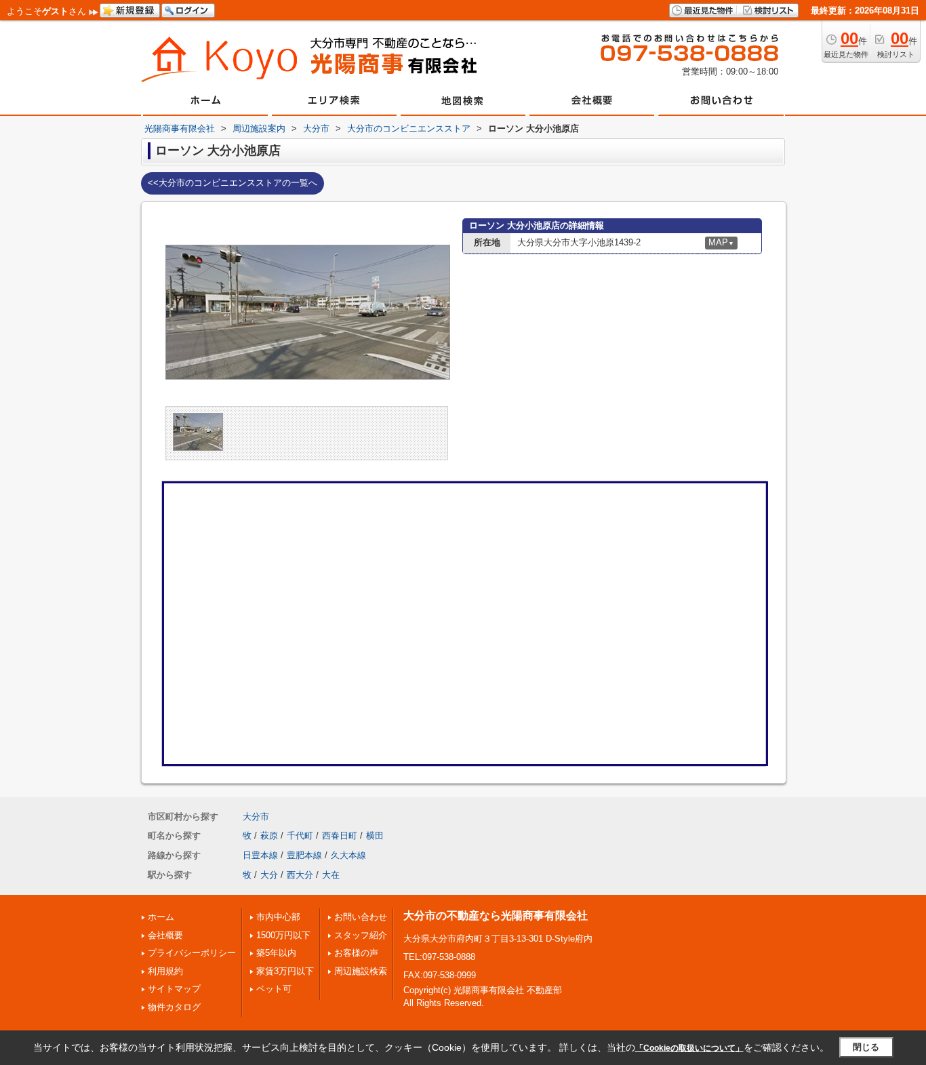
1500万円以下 (283, 935)
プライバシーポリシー (192, 953)
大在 (331, 875)
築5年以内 (276, 953)
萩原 (269, 835)
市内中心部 (278, 917)
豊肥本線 (304, 855)
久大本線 (348, 855)
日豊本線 (260, 855)
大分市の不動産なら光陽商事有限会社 (495, 915)
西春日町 (339, 835)
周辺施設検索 (360, 971)
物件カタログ (174, 1007)
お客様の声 (356, 953)
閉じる (866, 1047)
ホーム (161, 917)
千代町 (300, 835)
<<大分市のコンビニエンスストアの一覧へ (232, 183)
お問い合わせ (360, 917)
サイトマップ (174, 989)
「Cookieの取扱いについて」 (689, 1048)
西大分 (300, 875)
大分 (269, 875)
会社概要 (165, 935)
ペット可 (273, 989)
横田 (375, 835)
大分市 (256, 816)
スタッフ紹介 (360, 935)
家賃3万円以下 (285, 971)
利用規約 (165, 971)
